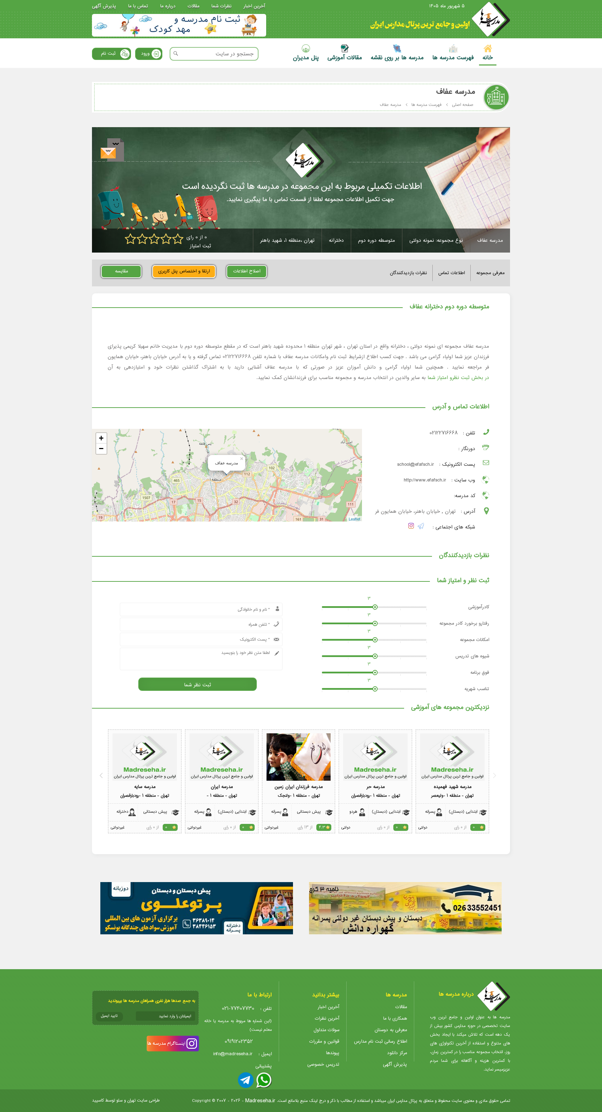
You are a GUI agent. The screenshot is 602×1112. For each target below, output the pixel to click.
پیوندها (332, 1053)
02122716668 (444, 433)
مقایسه (121, 271)
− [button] (101, 448)
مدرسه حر (375, 787)
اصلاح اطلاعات (246, 271)
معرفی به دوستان (391, 1030)
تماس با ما (138, 6)
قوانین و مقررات (324, 1041)
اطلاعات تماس (451, 273)
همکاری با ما (395, 1018)
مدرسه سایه (144, 787)
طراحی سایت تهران (143, 1100)
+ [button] (101, 438)
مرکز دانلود (397, 1053)
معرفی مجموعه (490, 273)
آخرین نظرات (327, 1018)
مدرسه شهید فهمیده (452, 787)
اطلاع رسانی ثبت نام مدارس (380, 1041)
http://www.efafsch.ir (425, 480)
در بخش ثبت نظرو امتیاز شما (458, 377)
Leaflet (354, 519)
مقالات (193, 6)
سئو (119, 1100)
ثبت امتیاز (200, 246)
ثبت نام (108, 53)
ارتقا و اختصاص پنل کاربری (184, 271)
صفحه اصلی (462, 104)
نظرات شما (221, 6)
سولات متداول (326, 1030)
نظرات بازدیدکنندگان (408, 273)
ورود (145, 53)
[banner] (179, 25)
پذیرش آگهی (104, 6)
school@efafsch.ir (415, 464)
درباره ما (168, 6)
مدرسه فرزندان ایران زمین (299, 787)
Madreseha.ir (260, 1100)
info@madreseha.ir (233, 1054)
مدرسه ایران (222, 787)
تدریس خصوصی (323, 1064)
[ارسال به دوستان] (112, 150)
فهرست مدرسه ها (426, 104)
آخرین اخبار (254, 6)
